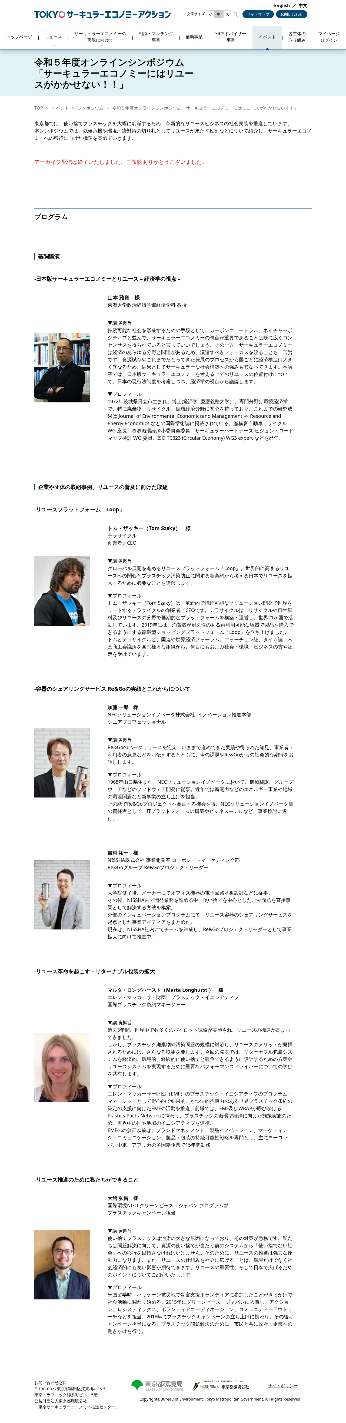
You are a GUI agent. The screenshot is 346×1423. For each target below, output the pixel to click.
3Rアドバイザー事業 (230, 37)
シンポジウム (91, 108)
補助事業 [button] (194, 37)
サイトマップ (258, 14)
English (282, 5)
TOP (38, 108)
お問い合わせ (291, 14)
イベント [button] (267, 37)
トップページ (19, 37)
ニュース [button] (53, 37)
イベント (60, 108)
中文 (303, 5)
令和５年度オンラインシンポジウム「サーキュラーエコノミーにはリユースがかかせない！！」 (205, 108)
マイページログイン (329, 37)
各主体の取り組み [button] (297, 37)
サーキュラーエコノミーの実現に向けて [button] (100, 37)
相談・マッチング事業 (156, 37)
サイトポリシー (283, 1386)
